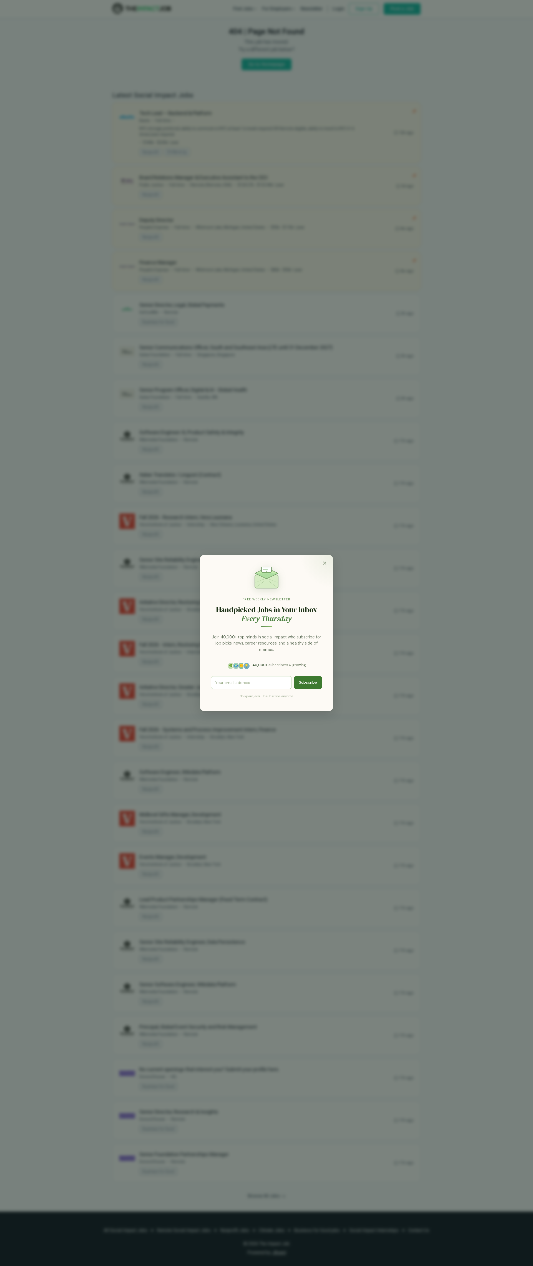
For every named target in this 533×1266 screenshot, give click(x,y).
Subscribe (308, 682)
